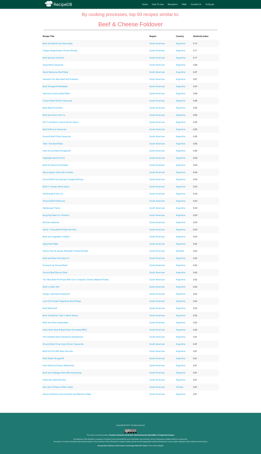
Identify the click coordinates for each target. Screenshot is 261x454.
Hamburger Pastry (51, 208)
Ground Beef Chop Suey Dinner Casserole (63, 344)
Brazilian (180, 251)
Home (145, 4)
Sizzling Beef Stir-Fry (53, 193)
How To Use (158, 4)
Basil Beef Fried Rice (53, 107)
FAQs (184, 4)
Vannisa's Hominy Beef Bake (56, 93)
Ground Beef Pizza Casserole (57, 136)
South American (157, 43)
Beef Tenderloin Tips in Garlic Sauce (60, 315)
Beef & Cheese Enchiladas (55, 165)
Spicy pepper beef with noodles (58, 172)
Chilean (179, 387)
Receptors (173, 4)
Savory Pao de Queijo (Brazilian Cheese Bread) (65, 251)
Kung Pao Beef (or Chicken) (56, 215)
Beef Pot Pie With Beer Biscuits (58, 351)
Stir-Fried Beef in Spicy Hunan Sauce (60, 122)
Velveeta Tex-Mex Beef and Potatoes (60, 79)
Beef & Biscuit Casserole (54, 129)
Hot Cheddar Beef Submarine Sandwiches (63, 337)
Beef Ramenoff (50, 308)
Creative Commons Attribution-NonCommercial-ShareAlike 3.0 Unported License (141, 435)
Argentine (180, 43)
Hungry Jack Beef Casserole (56, 294)
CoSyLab (209, 4)
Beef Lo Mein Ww (51, 286)
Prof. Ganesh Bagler (156, 446)
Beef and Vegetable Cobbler (56, 236)
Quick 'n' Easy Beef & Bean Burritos (59, 229)
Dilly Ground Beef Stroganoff (56, 150)
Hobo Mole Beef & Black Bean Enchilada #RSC (65, 329)
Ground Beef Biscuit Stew (55, 272)
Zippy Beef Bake (50, 244)
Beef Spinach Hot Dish (53, 57)
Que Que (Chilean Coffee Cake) (58, 387)
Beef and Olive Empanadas (55, 322)
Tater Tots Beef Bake (53, 143)
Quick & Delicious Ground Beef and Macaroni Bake (67, 394)
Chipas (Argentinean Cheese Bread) (60, 50)
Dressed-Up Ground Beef (55, 265)
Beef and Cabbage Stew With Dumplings (62, 372)
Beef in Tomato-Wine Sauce (56, 186)
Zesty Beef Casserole (53, 65)
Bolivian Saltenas (51, 222)
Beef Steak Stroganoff (53, 358)
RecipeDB (62, 4)
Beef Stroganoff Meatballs (55, 86)
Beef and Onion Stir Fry (54, 115)
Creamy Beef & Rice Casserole (57, 100)
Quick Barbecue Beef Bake (55, 72)
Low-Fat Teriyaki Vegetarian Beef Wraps (62, 301)
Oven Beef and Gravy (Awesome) (58, 365)
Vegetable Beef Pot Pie (54, 158)
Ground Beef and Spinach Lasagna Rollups (63, 179)
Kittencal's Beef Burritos (54, 379)
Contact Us (196, 4)
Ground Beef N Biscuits (54, 201)
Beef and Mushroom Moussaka (57, 43)
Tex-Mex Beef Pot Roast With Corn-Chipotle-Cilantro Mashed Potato (76, 279)
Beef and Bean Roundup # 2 (56, 258)
